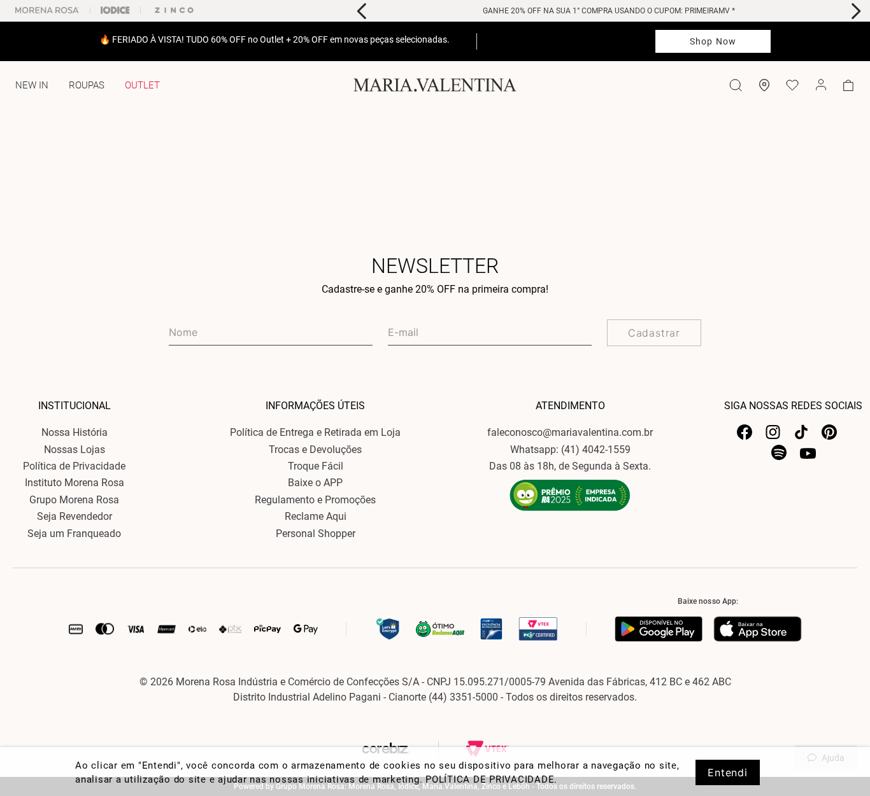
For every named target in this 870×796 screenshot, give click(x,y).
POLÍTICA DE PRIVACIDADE (489, 779)
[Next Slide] (855, 11)
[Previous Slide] (362, 11)
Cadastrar (654, 332)
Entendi (728, 772)
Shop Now (713, 41)
